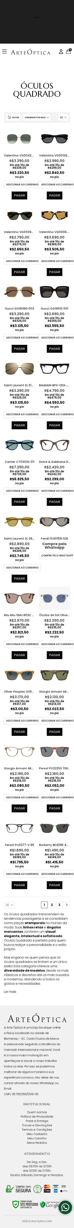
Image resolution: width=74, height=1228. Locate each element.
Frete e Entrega (37, 1121)
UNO (49, 1221)
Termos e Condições (37, 1130)
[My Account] (61, 51)
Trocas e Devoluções (37, 1125)
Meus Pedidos (37, 1143)
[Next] (67, 905)
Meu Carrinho (37, 1138)
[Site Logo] (30, 52)
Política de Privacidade (37, 1117)
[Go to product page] (19, 138)
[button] (13, 117)
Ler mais (10, 991)
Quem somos (37, 1112)
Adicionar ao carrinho (22, 184)
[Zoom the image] (37, 1015)
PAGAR (19, 195)
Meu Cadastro (37, 1134)
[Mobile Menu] (5, 51)
